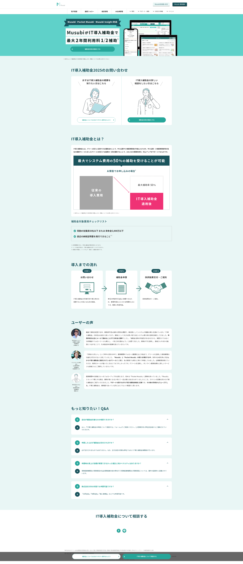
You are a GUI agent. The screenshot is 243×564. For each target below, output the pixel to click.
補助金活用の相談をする (92, 49)
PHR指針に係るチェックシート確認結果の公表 (140, 550)
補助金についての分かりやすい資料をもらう (96, 120)
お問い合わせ (90, 550)
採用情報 (83, 550)
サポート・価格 (144, 11)
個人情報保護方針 (99, 550)
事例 (133, 11)
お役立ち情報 (159, 11)
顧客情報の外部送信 (120, 550)
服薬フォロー (89, 11)
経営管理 (105, 11)
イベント (171, 11)
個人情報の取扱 (109, 550)
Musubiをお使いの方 (161, 4)
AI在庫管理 (119, 11)
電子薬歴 (74, 11)
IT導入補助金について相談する (147, 556)
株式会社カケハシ (70, 550)
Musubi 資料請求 (179, 4)
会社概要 (77, 550)
